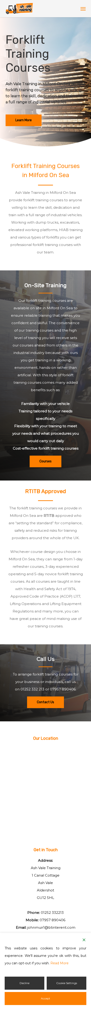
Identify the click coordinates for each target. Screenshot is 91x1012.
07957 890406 (63, 689)
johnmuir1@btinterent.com (51, 927)
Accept (45, 998)
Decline (24, 983)
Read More (59, 963)
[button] (83, 8)
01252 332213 (52, 912)
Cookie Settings (66, 983)
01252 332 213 (32, 689)
